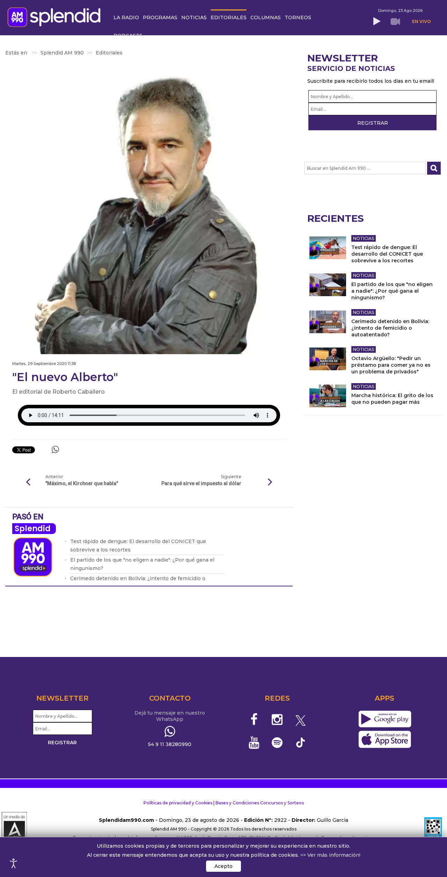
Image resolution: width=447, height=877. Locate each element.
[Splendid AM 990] (56, 16)
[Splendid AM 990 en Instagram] (277, 719)
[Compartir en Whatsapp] (55, 449)
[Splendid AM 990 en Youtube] (254, 742)
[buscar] (434, 168)
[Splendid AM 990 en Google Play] (384, 719)
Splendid (33, 528)
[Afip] (433, 829)
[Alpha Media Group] (14, 829)
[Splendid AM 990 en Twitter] (300, 719)
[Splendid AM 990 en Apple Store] (384, 740)
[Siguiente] (269, 482)
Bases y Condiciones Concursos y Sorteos (259, 802)
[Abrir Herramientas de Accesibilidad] (13, 863)
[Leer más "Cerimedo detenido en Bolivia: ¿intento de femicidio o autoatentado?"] (327, 321)
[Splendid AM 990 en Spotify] (277, 742)
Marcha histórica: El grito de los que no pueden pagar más (392, 398)
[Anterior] (27, 482)
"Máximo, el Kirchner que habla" (81, 483)
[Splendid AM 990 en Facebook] (254, 719)
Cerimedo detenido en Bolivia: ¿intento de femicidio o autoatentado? (390, 328)
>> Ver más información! (330, 855)
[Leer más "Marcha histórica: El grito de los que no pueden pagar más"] (327, 396)
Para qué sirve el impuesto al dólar (201, 483)
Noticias (363, 238)
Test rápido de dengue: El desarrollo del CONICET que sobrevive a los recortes (387, 254)
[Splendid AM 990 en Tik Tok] (300, 742)
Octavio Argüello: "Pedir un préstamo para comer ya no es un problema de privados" (391, 365)
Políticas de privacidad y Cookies (178, 802)
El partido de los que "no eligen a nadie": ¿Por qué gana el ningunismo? (392, 291)
